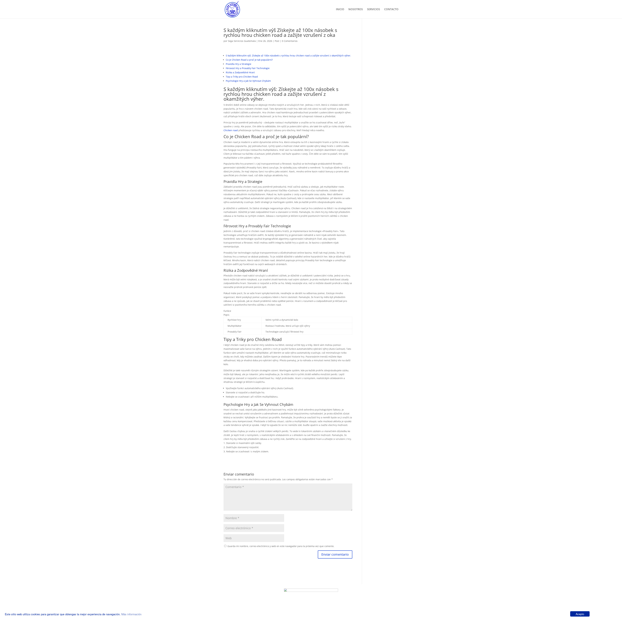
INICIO (340, 9)
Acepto (580, 614)
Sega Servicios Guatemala (242, 40)
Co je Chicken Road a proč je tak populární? (249, 59)
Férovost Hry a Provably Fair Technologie (248, 68)
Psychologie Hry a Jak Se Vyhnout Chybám (248, 80)
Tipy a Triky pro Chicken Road (242, 76)
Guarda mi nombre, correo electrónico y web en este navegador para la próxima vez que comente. (280, 546)
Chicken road (231, 130)
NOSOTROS (355, 9)
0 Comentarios (290, 40)
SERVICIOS (373, 9)
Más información (131, 614)
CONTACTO (391, 9)
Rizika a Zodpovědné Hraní (240, 72)
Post (277, 40)
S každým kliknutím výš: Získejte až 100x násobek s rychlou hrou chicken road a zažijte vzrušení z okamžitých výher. (288, 55)
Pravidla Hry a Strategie (238, 63)
